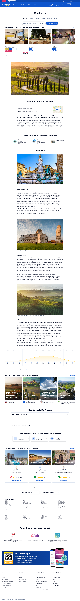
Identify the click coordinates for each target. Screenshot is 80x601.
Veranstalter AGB (39, 575)
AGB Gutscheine (39, 587)
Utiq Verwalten (39, 583)
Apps (3, 589)
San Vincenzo (43, 502)
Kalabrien (24, 517)
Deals (3, 1)
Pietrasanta (43, 506)
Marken (6, 517)
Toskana (6, 514)
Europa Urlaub (15, 8)
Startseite (6, 8)
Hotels (35, 4)
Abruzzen (42, 517)
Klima (43, 18)
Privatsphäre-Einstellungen (41, 581)
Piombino (60, 507)
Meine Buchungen (5, 575)
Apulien (59, 514)
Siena (59, 500)
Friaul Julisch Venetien (27, 518)
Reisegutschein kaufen (6, 585)
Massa (6, 507)
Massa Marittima (26, 507)
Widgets (20, 577)
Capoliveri (24, 505)
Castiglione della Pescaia (27, 503)
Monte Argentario (61, 502)
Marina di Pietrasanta (44, 507)
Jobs (54, 581)
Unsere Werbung (56, 577)
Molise (6, 519)
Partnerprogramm (23, 579)
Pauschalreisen (16, 4)
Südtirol (59, 516)
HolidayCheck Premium (7, 587)
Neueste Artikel (56, 585)
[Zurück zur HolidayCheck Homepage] (6, 5)
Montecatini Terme (8, 504)
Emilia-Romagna (44, 516)
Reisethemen (55, 583)
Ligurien (6, 516)
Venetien (59, 515)
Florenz (6, 500)
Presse (54, 579)
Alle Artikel (72, 375)
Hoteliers (21, 575)
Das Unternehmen (56, 575)
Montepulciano (25, 502)
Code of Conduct (22, 581)
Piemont (24, 516)
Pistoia (42, 505)
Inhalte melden (5, 594)
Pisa (41, 500)
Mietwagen (30, 4)
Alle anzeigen (72, 27)
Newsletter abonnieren (6, 583)
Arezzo (24, 501)
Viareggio (42, 501)
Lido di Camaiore (44, 503)
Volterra (6, 503)
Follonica (42, 504)
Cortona (6, 501)
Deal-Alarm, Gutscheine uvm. (8, 581)
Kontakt (61, 1)
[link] (52, 5)
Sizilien (24, 514)
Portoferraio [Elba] (26, 506)
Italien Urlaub (21, 8)
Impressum (38, 594)
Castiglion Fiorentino (62, 506)
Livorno (6, 502)
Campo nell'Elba (61, 503)
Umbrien (6, 518)
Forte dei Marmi (7, 506)
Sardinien (24, 515)
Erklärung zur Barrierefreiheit (42, 589)
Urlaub (10, 8)
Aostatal (42, 518)
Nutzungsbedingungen (40, 577)
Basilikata (60, 518)
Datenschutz (38, 579)
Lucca (24, 500)
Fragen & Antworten (6, 579)
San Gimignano (61, 501)
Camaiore (24, 504)
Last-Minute (23, 4)
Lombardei (42, 514)
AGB (37, 585)
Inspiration (37, 18)
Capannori (60, 505)
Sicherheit (38, 591)
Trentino (59, 517)
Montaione (60, 504)
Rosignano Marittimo (8, 505)
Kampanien (43, 515)
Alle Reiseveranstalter (6, 591)
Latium (6, 515)
